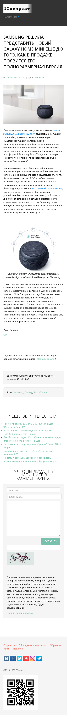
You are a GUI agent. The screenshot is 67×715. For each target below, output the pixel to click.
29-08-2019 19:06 (16, 77)
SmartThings (40, 392)
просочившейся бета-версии (46, 188)
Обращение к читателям (32, 645)
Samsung (18, 392)
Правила (18, 648)
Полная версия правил (20, 613)
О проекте (9, 645)
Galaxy (28, 392)
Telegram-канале (45, 359)
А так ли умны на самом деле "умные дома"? (29, 430)
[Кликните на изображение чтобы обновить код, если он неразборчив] (20, 558)
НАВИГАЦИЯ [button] (10, 17)
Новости (39, 77)
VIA (5, 335)
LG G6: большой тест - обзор (19, 434)
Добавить (51, 541)
